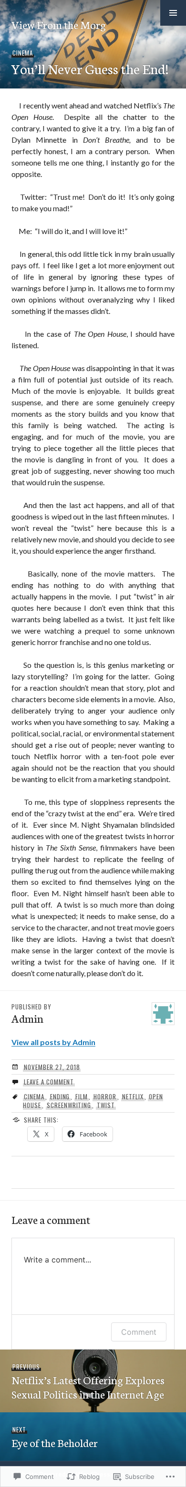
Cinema (22, 53)
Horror (104, 1096)
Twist (106, 1105)
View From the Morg (58, 24)
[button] (173, 13)
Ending (60, 1096)
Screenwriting (69, 1105)
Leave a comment (49, 1081)
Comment (138, 1332)
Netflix (133, 1096)
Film (81, 1096)
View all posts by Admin (53, 1042)
